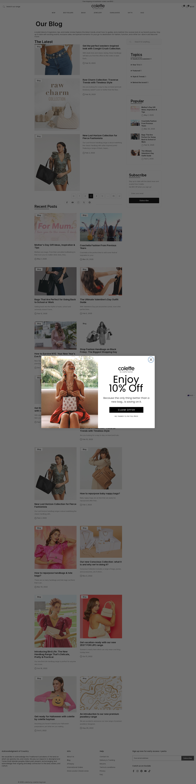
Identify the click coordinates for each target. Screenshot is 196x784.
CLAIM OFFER (126, 409)
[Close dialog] (151, 359)
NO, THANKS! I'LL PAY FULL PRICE (126, 416)
